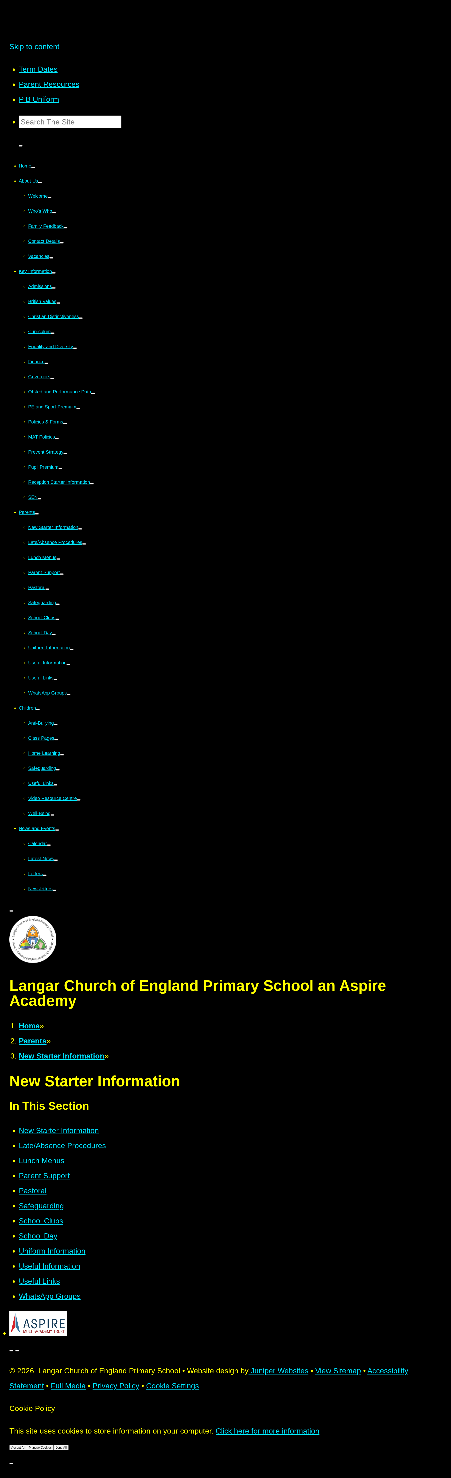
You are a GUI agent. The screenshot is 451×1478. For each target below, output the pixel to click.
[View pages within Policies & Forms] (65, 423)
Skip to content (34, 46)
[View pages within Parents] (37, 514)
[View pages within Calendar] (49, 845)
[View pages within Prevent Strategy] (65, 453)
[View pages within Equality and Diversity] (75, 348)
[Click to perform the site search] (21, 146)
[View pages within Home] (33, 167)
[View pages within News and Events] (57, 830)
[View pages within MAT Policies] (57, 438)
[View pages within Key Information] (54, 273)
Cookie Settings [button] (172, 1386)
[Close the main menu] (11, 911)
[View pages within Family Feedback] (65, 227)
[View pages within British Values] (58, 303)
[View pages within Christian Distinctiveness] (81, 318)
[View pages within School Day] (54, 634)
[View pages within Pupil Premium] (60, 468)
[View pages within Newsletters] (54, 890)
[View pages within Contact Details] (62, 243)
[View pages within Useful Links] (55, 679)
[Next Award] (17, 1350)
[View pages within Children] (38, 709)
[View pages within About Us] (40, 182)
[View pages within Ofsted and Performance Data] (93, 393)
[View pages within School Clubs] (57, 619)
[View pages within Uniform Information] (72, 649)
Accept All (18, 1447)
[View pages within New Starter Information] (80, 529)
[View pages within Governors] (52, 378)
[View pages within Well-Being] (52, 815)
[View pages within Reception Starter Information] (92, 483)
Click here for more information (267, 1431)
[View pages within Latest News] (56, 860)
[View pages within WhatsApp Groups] (68, 694)
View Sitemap (338, 1370)
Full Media (68, 1386)
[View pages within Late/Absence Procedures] (84, 544)
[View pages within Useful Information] (68, 664)
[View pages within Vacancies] (51, 258)
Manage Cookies (40, 1447)
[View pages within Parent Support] (62, 574)
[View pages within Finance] (46, 363)
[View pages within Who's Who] (54, 212)
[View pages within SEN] (39, 498)
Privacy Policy (116, 1386)
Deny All (61, 1447)
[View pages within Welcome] (49, 197)
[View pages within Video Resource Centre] (79, 800)
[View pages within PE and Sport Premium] (78, 408)
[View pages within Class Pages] (56, 739)
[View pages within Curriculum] (52, 333)
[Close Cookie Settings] (11, 1463)
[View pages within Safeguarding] (58, 604)
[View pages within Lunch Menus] (58, 559)
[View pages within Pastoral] (47, 589)
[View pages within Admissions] (54, 288)
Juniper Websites (278, 1370)
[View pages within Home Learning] (62, 754)
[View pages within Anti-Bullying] (56, 724)
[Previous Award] (11, 1350)
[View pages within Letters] (45, 875)
